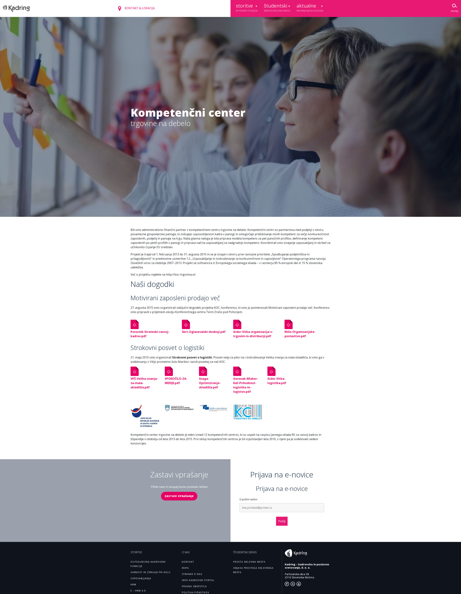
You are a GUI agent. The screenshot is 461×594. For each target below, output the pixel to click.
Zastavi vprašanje (179, 496)
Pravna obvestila (194, 586)
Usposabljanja (141, 578)
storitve (247, 7)
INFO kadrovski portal (198, 580)
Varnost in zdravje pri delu (151, 572)
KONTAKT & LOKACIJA (139, 8)
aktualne (310, 7)
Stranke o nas (192, 574)
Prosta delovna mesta (249, 561)
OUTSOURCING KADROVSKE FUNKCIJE (148, 564)
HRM (133, 584)
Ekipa (185, 567)
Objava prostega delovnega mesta (253, 570)
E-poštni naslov (248, 499)
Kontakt (188, 561)
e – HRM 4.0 (138, 590)
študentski (277, 7)
